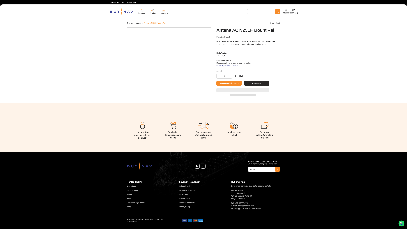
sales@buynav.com (246, 206)
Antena (138, 23)
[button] (242, 90)
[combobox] (263, 11)
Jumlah (219, 71)
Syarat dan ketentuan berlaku (227, 66)
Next (278, 23)
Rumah (130, 23)
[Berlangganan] (277, 169)
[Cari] (277, 11)
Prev (272, 23)
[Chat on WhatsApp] (401, 223)
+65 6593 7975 (241, 203)
